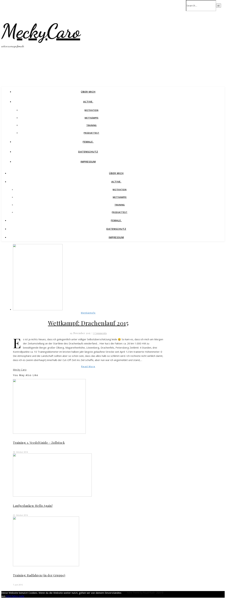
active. (88, 101)
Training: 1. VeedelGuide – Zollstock (39, 443)
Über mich (88, 91)
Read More (88, 366)
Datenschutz (88, 151)
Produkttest (91, 133)
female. (88, 141)
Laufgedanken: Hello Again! (32, 506)
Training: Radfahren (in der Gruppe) (39, 575)
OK (7, 596)
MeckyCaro (40, 31)
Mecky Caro (19, 369)
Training (91, 125)
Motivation (91, 110)
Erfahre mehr (16, 596)
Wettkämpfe (91, 117)
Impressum (88, 161)
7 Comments (100, 333)
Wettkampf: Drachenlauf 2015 (88, 323)
